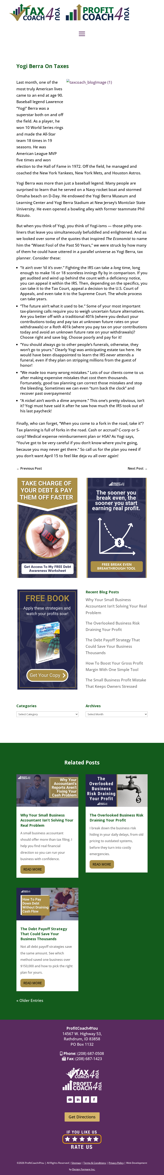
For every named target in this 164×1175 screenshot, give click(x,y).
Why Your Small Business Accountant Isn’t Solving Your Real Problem (116, 606)
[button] (82, 34)
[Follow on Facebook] (86, 1099)
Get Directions (82, 1117)
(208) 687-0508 (90, 1053)
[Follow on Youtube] (70, 1099)
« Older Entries (29, 1000)
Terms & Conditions (94, 1163)
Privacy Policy (116, 1163)
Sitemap (76, 1163)
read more (32, 869)
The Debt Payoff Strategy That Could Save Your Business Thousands (113, 646)
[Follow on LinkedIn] (78, 1099)
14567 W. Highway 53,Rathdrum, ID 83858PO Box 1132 (82, 1039)
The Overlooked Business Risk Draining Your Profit (116, 817)
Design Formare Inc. (83, 1169)
